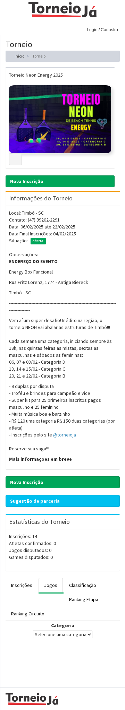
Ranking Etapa (83, 599)
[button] (7, 26)
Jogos (50, 585)
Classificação (82, 585)
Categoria (62, 625)
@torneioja (64, 435)
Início (19, 56)
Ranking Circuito (27, 614)
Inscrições (21, 585)
